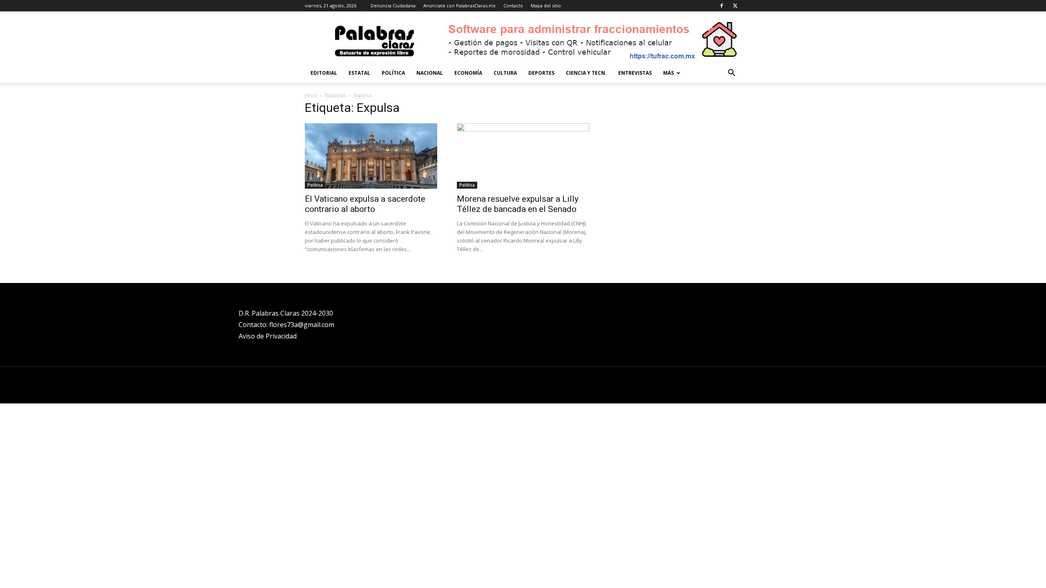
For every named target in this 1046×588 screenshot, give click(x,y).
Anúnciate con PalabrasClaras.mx (459, 5)
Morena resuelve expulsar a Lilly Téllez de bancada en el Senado (518, 204)
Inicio (311, 95)
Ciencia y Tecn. (586, 72)
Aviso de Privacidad (268, 336)
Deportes (541, 72)
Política (393, 72)
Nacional (429, 72)
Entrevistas (635, 72)
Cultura (505, 72)
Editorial (324, 72)
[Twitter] (735, 5)
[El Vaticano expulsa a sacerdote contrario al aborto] (371, 156)
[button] (731, 74)
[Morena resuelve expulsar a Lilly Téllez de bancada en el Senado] (523, 156)
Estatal (359, 72)
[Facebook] (721, 5)
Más (668, 72)
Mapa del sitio (546, 5)
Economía (468, 72)
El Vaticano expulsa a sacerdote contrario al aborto (365, 204)
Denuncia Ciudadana (393, 5)
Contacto (513, 5)
